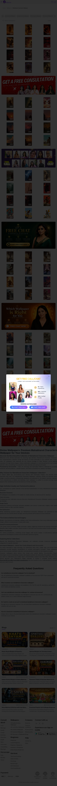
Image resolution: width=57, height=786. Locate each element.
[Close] (49, 376)
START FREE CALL (20, 407)
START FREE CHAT (39, 407)
